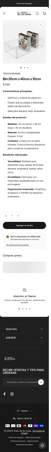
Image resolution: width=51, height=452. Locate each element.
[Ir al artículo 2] (24, 67)
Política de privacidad (32, 437)
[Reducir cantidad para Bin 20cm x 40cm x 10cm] (6, 215)
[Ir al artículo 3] (28, 67)
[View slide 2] (23, 308)
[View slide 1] (19, 308)
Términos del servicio (17, 441)
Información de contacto (24, 445)
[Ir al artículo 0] (21, 67)
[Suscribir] (41, 382)
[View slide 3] (26, 308)
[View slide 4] (29, 308)
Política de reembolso (16, 437)
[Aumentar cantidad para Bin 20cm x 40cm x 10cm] (18, 215)
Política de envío (33, 441)
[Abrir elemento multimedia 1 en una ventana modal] (41, 25)
